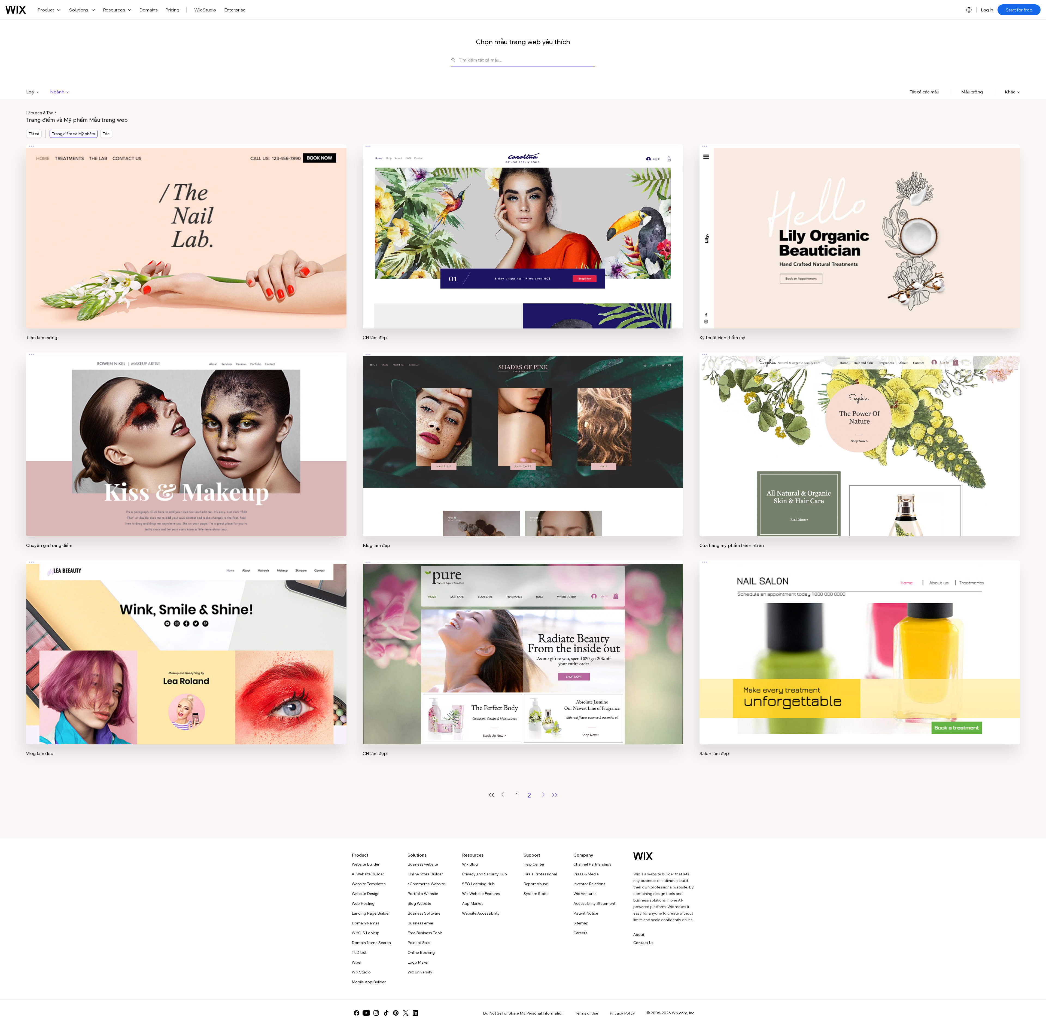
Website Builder (365, 864)
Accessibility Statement (594, 903)
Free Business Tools (425, 932)
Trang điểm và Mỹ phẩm (73, 133)
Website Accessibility (481, 913)
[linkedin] (415, 1013)
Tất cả (34, 133)
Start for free (1019, 10)
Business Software (424, 913)
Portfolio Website (423, 893)
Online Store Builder (425, 874)
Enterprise (235, 10)
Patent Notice (585, 913)
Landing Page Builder (371, 913)
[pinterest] (396, 1013)
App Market (472, 903)
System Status (536, 893)
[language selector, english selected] (969, 10)
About (638, 934)
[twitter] (406, 1013)
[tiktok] (386, 1013)
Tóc (106, 133)
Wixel (356, 962)
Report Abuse (536, 883)
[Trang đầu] (491, 795)
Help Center (534, 864)
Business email (421, 923)
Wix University (420, 972)
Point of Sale (419, 942)
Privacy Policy (622, 1013)
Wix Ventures (585, 893)
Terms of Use (586, 1013)
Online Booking (421, 952)
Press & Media (586, 874)
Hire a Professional (540, 874)
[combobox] (527, 59)
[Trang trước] (502, 795)
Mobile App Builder (369, 981)
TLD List (359, 952)
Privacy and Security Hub (484, 874)
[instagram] (376, 1013)
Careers (580, 932)
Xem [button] (186, 247)
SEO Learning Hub (478, 883)
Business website (423, 864)
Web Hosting (363, 903)
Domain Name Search (371, 942)
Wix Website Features (481, 893)
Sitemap (580, 923)
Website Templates (369, 883)
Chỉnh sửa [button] (186, 232)
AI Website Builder (368, 874)
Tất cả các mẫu (924, 92)
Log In (987, 10)
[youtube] (366, 1013)
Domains (148, 10)
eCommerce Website (426, 883)
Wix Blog (470, 864)
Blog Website (419, 903)
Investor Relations (589, 883)
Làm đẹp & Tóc (39, 112)
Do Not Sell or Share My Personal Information (523, 1013)
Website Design (365, 893)
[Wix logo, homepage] (15, 10)
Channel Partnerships (592, 864)
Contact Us (643, 942)
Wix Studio (205, 10)
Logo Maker (418, 962)
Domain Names (365, 923)
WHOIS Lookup (365, 932)
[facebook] (356, 1013)
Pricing (172, 10)
